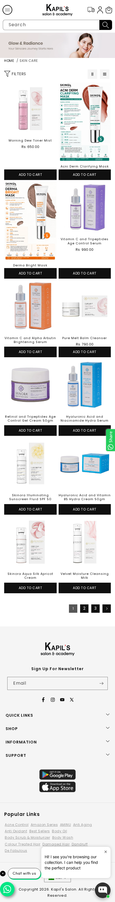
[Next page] (106, 608)
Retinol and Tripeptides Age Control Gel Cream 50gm (30, 419)
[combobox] (57, 25)
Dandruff (80, 844)
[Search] (105, 25)
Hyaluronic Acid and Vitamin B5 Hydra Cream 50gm (85, 497)
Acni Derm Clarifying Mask (85, 166)
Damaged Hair (56, 844)
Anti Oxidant (16, 831)
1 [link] (73, 608)
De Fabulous (16, 850)
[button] (7, 10)
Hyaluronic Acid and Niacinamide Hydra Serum (85, 419)
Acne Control (16, 824)
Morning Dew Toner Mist (30, 140)
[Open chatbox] (103, 890)
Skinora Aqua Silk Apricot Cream (30, 576)
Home (9, 60)
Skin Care (29, 60)
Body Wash (62, 837)
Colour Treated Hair (22, 844)
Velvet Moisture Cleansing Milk (85, 576)
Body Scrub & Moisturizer (27, 837)
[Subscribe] (101, 683)
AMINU (65, 824)
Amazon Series (44, 824)
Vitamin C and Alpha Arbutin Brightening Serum (30, 340)
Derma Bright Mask (30, 265)
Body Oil (59, 831)
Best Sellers (39, 831)
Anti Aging (82, 824)
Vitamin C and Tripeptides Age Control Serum (85, 241)
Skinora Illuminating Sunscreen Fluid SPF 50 (30, 497)
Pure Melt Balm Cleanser (84, 338)
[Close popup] (105, 851)
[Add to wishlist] (51, 88)
